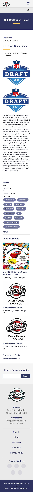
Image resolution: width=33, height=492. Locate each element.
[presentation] (16, 256)
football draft (9, 213)
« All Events (7, 38)
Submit (25, 376)
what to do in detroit (11, 227)
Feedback (16, 447)
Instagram (16, 466)
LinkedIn (13, 472)
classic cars (19, 204)
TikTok (20, 472)
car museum (22, 200)
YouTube (23, 466)
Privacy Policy (16, 453)
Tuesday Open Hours (12, 307)
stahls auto (19, 218)
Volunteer (16, 442)
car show (8, 204)
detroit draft (9, 209)
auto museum (9, 200)
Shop (16, 437)
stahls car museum (11, 222)
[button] (21, 3)
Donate (16, 432)
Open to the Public (12, 355)
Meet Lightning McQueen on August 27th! (15, 273)
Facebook (9, 466)
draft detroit (21, 209)
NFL (19, 213)
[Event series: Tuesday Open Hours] (4, 312)
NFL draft (8, 218)
